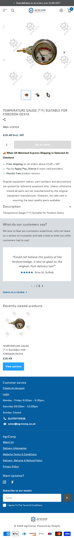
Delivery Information (15, 448)
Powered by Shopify (48, 526)
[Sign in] (61, 10)
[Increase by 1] (11, 142)
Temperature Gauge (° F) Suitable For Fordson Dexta (16, 350)
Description (12, 206)
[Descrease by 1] (11, 148)
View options (13, 366)
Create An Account (14, 388)
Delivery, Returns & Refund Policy (22, 460)
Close (12, 10)
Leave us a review (14, 292)
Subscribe (67, 498)
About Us (8, 442)
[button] (64, 52)
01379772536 (17, 418)
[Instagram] (4, 482)
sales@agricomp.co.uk (22, 424)
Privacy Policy (11, 466)
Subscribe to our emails (17, 490)
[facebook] (12, 482)
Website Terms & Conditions (20, 454)
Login (6, 394)
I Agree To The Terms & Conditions (25, 505)
